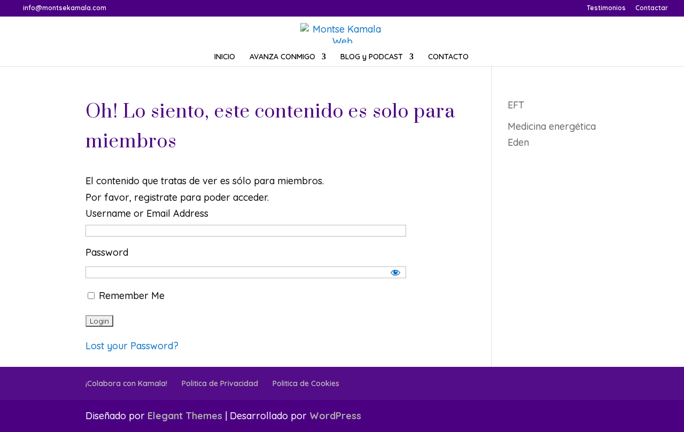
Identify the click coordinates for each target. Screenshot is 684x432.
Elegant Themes (184, 416)
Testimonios (606, 8)
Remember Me (130, 295)
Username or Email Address (147, 213)
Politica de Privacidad (220, 383)
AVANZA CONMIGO (282, 57)
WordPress (335, 416)
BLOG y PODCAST (371, 57)
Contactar (651, 8)
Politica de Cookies (306, 383)
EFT (516, 105)
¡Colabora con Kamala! (126, 383)
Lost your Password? (132, 346)
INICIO (224, 57)
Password (107, 252)
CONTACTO (448, 57)
